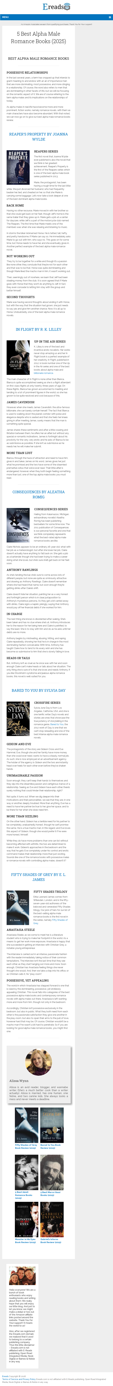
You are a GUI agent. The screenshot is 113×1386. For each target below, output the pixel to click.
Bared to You (57, 724)
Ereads (5, 1376)
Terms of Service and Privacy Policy (19, 1379)
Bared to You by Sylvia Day (39, 690)
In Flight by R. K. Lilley (38, 329)
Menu (5, 17)
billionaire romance (43, 373)
